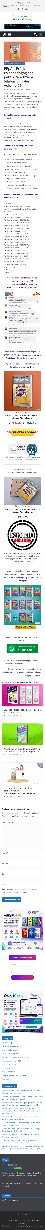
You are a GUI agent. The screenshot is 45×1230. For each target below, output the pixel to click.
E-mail (5, 863)
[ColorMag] (4, 34)
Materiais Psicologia (9, 1054)
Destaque (5, 1043)
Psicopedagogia (7, 1072)
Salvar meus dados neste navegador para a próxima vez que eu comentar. (19, 890)
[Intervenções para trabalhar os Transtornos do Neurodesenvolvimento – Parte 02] (22, 764)
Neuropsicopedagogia (9, 1061)
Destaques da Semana (10, 1046)
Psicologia (5, 1068)
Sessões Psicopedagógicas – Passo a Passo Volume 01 (22, 711)
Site (3, 874)
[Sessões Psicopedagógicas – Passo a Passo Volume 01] (22, 686)
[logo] (12, 1164)
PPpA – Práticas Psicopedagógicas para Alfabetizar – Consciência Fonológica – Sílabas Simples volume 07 (22, 672)
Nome (5, 853)
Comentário (7, 823)
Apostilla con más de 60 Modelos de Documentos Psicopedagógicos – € (22, 750)
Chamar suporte (11, 1200)
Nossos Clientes (7, 1064)
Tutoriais (5, 1079)
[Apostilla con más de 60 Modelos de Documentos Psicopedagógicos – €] (22, 725)
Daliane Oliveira (25, 89)
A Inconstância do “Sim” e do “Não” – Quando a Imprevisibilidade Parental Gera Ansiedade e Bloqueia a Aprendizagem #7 (21, 1111)
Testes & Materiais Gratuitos (12, 1075)
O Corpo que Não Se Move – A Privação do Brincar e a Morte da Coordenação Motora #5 (25, 7)
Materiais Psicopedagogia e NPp (14, 63)
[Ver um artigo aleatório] (40, 34)
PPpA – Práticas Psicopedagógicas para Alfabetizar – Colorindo (20, 662)
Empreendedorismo (9, 1050)
